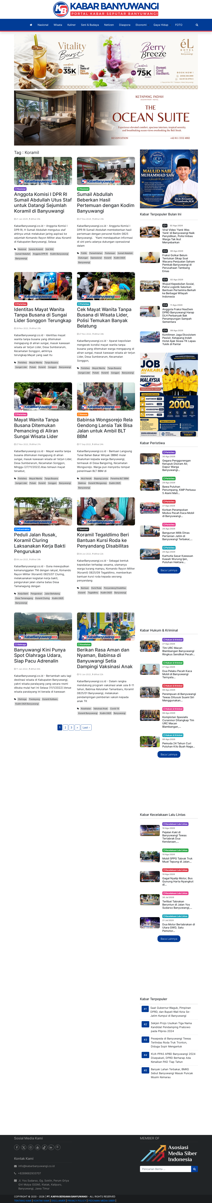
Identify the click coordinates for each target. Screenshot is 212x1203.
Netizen (109, 24)
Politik (84, 253)
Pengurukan (36, 593)
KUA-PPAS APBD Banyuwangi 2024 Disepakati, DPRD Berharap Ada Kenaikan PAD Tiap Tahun (173, 1057)
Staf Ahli (49, 249)
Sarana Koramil (36, 249)
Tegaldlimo (93, 592)
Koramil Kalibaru (49, 699)
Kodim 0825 (119, 258)
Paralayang (34, 699)
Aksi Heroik (86, 478)
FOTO (178, 24)
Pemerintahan (95, 253)
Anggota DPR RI (40, 254)
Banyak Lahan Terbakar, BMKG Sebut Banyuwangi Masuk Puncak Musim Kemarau (172, 1073)
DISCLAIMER (58, 1200)
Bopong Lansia (101, 478)
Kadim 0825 (114, 483)
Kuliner (71, 24)
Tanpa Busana (51, 362)
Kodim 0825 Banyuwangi (27, 704)
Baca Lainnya (169, 570)
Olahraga (22, 699)
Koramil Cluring (42, 598)
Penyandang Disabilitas (115, 588)
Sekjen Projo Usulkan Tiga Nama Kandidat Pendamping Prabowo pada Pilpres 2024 (171, 1027)
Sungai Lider (21, 367)
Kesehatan (86, 708)
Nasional (43, 24)
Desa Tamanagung (24, 598)
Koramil (107, 258)
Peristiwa (22, 362)
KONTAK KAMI (41, 1200)
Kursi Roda (96, 588)
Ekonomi (141, 24)
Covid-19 (114, 708)
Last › (86, 727)
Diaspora (124, 24)
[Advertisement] (169, 601)
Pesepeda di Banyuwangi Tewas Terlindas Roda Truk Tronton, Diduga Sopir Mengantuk (171, 1042)
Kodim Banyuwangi (59, 254)
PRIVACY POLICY (76, 1200)
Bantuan (85, 588)
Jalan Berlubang (52, 593)
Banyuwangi (21, 258)
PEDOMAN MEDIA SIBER (101, 1200)
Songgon (52, 367)
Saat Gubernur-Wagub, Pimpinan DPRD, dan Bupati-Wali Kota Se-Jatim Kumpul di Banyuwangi (170, 1011)
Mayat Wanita (35, 362)
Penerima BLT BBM (120, 478)
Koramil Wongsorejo (97, 483)
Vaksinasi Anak (101, 708)
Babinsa (82, 483)
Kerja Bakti (23, 593)
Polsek (33, 367)
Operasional (96, 258)
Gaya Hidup (161, 24)
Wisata (58, 24)
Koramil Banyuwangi (87, 713)
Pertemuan (110, 253)
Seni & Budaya (90, 24)
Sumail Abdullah (22, 254)
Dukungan (83, 258)
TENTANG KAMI (22, 1200)
